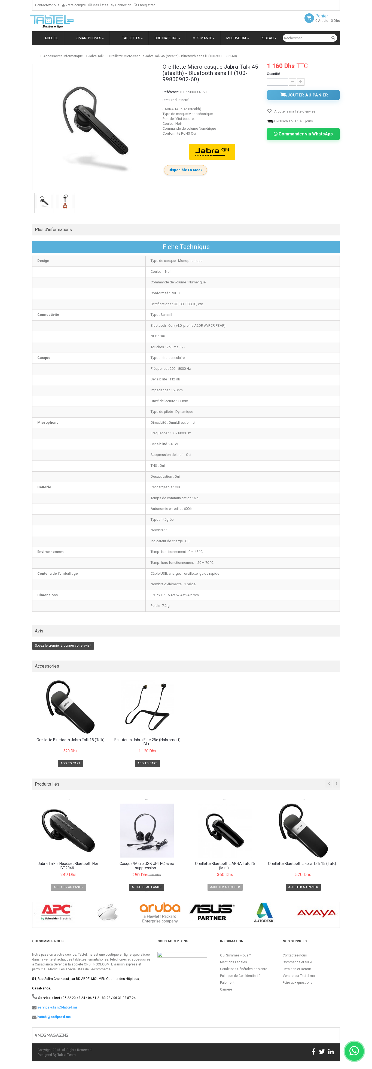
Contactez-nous (47, 5)
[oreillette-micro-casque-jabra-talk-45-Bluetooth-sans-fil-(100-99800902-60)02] (65, 201)
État (166, 100)
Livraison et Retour (297, 969)
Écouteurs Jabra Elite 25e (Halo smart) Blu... (147, 742)
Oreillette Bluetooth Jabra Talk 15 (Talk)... (303, 864)
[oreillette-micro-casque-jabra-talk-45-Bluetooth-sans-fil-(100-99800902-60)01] (44, 201)
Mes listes (100, 5)
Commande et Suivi (297, 962)
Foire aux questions (297, 983)
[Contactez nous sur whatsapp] (354, 1051)
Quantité (273, 74)
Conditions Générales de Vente (243, 969)
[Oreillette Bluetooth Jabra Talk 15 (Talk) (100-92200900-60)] (70, 707)
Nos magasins (52, 1035)
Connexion (122, 5)
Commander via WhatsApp (305, 134)
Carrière (226, 989)
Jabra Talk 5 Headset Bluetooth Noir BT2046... (68, 866)
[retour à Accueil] (34, 53)
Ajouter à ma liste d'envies (294, 111)
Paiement (227, 983)
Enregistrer (146, 5)
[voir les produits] (55, 914)
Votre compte (75, 5)
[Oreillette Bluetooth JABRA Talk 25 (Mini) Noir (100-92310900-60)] (225, 831)
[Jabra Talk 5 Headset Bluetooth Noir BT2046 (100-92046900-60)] (68, 831)
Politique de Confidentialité (240, 976)
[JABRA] (212, 152)
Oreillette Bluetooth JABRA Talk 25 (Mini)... (225, 866)
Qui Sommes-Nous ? (235, 955)
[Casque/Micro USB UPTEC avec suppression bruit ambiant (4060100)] (147, 831)
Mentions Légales (233, 962)
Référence (171, 92)
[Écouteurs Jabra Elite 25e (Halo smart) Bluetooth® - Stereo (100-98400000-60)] (147, 707)
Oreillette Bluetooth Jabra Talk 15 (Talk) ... (70, 742)
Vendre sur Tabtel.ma (299, 976)
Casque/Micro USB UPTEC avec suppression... (147, 866)
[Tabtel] (59, 21)
